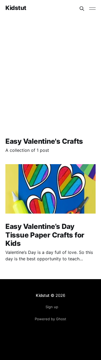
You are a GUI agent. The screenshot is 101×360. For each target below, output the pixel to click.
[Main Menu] (92, 9)
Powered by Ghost (50, 319)
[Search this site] (82, 8)
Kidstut (15, 8)
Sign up (52, 307)
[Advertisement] (50, 70)
